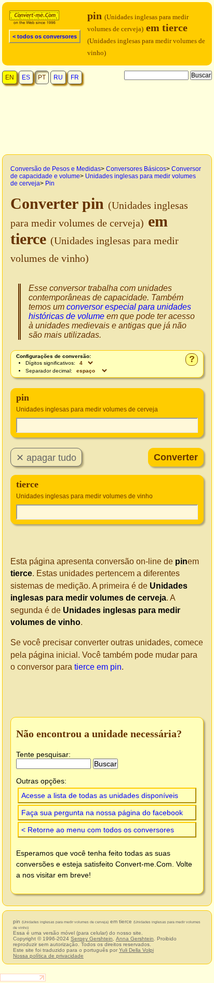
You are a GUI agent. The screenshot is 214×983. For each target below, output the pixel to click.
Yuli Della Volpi (136, 950)
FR (75, 77)
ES (26, 77)
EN (9, 77)
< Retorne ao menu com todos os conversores (97, 830)
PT (42, 77)
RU (58, 77)
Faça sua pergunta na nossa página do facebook (102, 812)
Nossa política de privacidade (48, 956)
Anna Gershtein (135, 938)
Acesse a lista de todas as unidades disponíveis (99, 795)
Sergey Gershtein (92, 938)
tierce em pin (98, 666)
